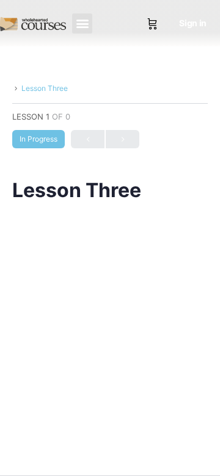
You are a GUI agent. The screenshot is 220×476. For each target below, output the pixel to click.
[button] (82, 23)
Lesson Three (44, 88)
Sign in (193, 23)
